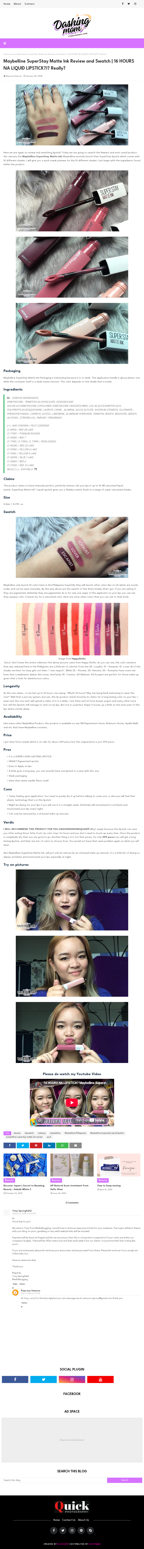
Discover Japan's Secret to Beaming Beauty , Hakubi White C (24, 1188)
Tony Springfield (21, 1211)
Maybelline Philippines (75, 1133)
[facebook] (123, 4)
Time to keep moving (109, 1186)
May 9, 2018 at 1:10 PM (30, 1293)
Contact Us (69, 1520)
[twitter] (128, 4)
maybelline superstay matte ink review (24, 1137)
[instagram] (135, 4)
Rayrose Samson (14, 76)
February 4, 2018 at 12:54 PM (24, 1214)
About (17, 4)
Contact (29, 4)
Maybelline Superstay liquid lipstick (107, 1133)
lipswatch (29, 1133)
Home (7, 4)
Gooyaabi (95, 1544)
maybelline (55, 1133)
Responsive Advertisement (72, 1440)
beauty (17, 1133)
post (13, 54)
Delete (22, 1284)
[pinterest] (81, 1530)
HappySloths (79, 658)
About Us (83, 1520)
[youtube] (100, 1379)
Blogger (62, 1544)
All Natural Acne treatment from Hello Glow (69, 1188)
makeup (42, 1133)
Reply (15, 1284)
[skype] (90, 1530)
